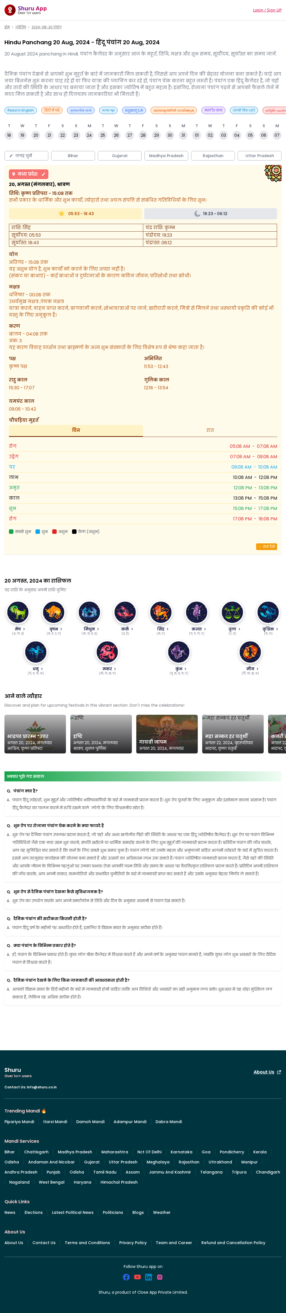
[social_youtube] (137, 1277)
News (9, 1212)
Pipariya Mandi (19, 1122)
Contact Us (44, 1243)
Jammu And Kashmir (170, 1172)
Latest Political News (73, 1212)
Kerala (260, 1152)
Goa (206, 1152)
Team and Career (174, 1243)
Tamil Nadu (104, 1172)
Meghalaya (158, 1162)
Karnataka (181, 1152)
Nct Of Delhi (149, 1152)
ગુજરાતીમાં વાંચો (81, 110)
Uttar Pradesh (123, 1162)
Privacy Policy (133, 1243)
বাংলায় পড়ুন (108, 110)
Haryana (82, 1182)
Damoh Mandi (90, 1122)
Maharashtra (114, 1152)
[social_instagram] (159, 1277)
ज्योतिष (20, 27)
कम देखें (269, 546)
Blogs (138, 1212)
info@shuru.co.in (42, 1087)
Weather (162, 1212)
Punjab (53, 1172)
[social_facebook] (126, 1277)
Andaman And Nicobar (51, 1162)
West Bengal (52, 1182)
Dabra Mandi (169, 1122)
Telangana (211, 1172)
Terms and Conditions (87, 1243)
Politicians (113, 1212)
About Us (264, 1072)
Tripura (239, 1172)
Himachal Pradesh (119, 1182)
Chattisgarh (36, 1152)
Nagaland (19, 1182)
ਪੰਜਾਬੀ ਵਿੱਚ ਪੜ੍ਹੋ (244, 110)
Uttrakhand (220, 1162)
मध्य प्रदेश (27, 174)
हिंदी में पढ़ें (51, 110)
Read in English (21, 110)
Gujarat (92, 1162)
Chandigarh (268, 1172)
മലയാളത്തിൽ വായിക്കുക (174, 110)
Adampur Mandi (130, 1122)
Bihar (9, 1152)
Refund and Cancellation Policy (233, 1243)
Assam (133, 1172)
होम (7, 27)
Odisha (11, 1162)
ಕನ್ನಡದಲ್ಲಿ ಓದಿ (134, 110)
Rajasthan (189, 1162)
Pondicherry (232, 1152)
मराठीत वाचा (213, 110)
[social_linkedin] (148, 1277)
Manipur (249, 1162)
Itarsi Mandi (55, 1122)
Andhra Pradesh (20, 1172)
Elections (34, 1212)
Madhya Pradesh (75, 1152)
